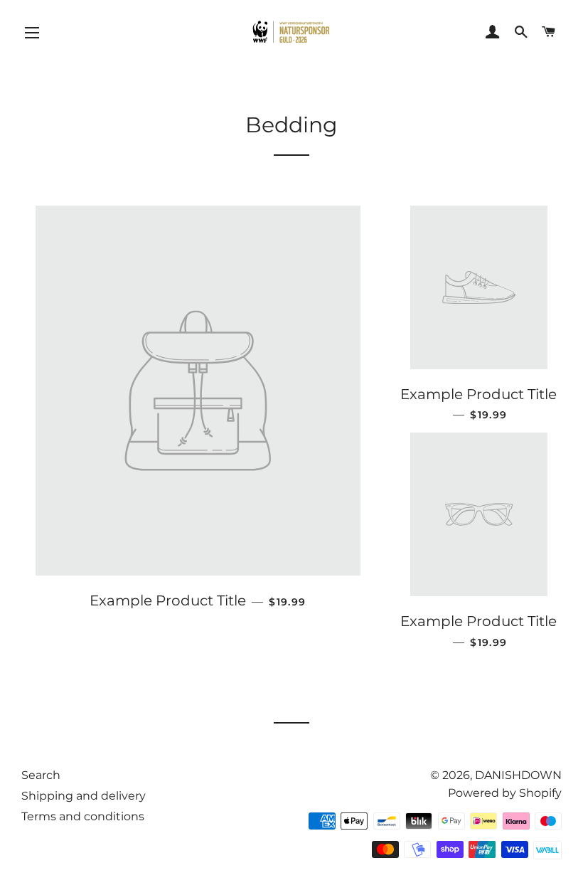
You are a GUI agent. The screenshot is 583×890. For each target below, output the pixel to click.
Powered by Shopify (505, 793)
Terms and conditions (82, 816)
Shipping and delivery (83, 795)
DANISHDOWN (518, 775)
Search (40, 775)
